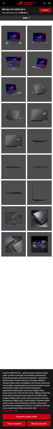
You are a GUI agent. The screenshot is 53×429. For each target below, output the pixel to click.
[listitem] (13, 38)
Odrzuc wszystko (14, 423)
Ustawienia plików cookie (26, 416)
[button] (3, 3)
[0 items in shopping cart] (49, 3)
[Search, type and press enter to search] (44, 3)
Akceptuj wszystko (38, 423)
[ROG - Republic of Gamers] (26, 3)
